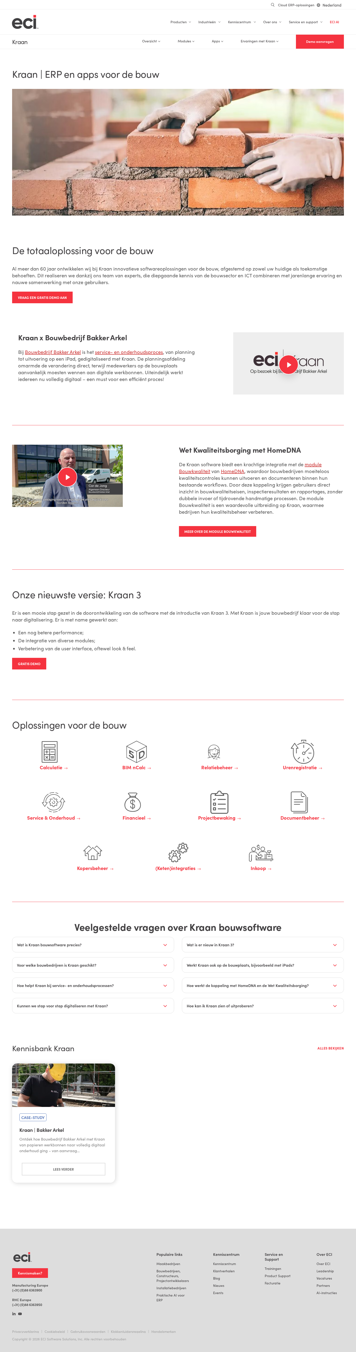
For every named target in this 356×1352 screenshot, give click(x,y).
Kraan (19, 42)
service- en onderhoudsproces (129, 352)
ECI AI (334, 22)
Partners (323, 1285)
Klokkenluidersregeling (128, 1331)
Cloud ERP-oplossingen (296, 5)
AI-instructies (327, 1292)
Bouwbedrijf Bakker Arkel (53, 352)
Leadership (325, 1271)
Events (218, 1292)
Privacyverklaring (25, 1331)
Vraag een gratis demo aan (42, 297)
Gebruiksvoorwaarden (87, 1331)
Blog (216, 1278)
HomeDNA (232, 471)
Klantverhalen (224, 1271)
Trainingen (273, 1268)
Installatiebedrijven (171, 1288)
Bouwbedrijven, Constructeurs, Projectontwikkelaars (172, 1276)
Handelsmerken (163, 1331)
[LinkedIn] (14, 1314)
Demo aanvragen (320, 41)
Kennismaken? (30, 1272)
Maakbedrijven (168, 1263)
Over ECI (323, 1263)
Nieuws (218, 1285)
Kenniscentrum (224, 1263)
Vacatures (324, 1278)
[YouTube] (20, 1314)
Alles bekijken (330, 1048)
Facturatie (272, 1283)
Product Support (278, 1276)
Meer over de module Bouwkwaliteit (217, 531)
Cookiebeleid (55, 1331)
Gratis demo (29, 663)
